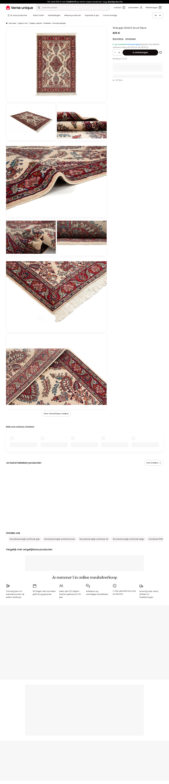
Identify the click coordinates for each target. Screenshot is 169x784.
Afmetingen (130, 39)
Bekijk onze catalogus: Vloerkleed (20, 426)
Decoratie (12, 23)
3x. (123, 58)
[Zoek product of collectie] (39, 7)
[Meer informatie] (147, 47)
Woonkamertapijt (59, 23)
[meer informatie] (126, 59)
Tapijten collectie (35, 23)
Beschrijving (118, 39)
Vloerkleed (47, 23)
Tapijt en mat (23, 23)
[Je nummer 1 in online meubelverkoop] (19, 7)
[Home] (6, 23)
